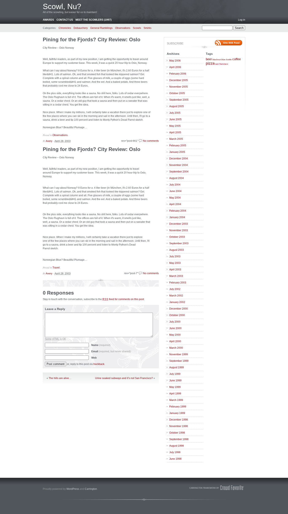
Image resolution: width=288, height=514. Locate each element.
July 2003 (174, 256)
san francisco (221, 64)
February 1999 (177, 406)
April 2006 (175, 67)
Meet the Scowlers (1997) (93, 19)
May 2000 (175, 334)
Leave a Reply (55, 309)
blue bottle (226, 59)
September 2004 (178, 171)
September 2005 (178, 99)
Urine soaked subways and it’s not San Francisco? (124, 378)
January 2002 (177, 302)
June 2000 (175, 328)
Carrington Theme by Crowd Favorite (216, 488)
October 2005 (177, 93)
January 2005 (177, 152)
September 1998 (178, 439)
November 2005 (178, 86)
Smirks (147, 28)
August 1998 (176, 445)
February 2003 (177, 282)
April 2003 (175, 269)
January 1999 (177, 413)
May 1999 (175, 387)
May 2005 (175, 125)
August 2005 (176, 106)
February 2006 (177, 73)
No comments (151, 140)
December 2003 (178, 223)
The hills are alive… (60, 378)
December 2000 (178, 308)
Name (100, 345)
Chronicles (65, 28)
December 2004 (178, 158)
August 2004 (176, 178)
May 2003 (175, 263)
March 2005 (176, 139)
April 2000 (175, 341)
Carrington (91, 488)
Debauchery (81, 28)
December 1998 (178, 419)
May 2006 (175, 60)
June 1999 (175, 380)
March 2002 (176, 295)
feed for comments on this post (123, 299)
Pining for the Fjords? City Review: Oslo (91, 39)
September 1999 (178, 360)
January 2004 (177, 217)
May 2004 (175, 197)
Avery (49, 141)
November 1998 (178, 426)
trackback (98, 364)
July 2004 (174, 184)
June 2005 (175, 119)
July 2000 (174, 321)
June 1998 (175, 458)
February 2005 (177, 145)
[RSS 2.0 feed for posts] (228, 42)
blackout (217, 59)
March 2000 (176, 347)
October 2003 (177, 236)
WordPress (72, 488)
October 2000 (177, 315)
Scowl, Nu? (62, 6)
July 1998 (174, 452)
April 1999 (175, 393)
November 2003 (178, 230)
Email (111, 351)
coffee (236, 59)
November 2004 (178, 165)
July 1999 (174, 373)
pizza (210, 63)
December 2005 (178, 80)
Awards (48, 19)
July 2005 (174, 112)
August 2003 (176, 249)
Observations (122, 28)
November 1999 (178, 354)
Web (94, 357)
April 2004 (175, 204)
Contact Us (65, 19)
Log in (241, 19)
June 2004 (175, 191)
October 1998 (177, 432)
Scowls (137, 28)
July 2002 (174, 289)
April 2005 (175, 132)
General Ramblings (101, 28)
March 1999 (176, 400)
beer (209, 59)
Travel (56, 267)
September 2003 (178, 243)
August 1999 (176, 367)
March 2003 (176, 276)
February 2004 (177, 210)
